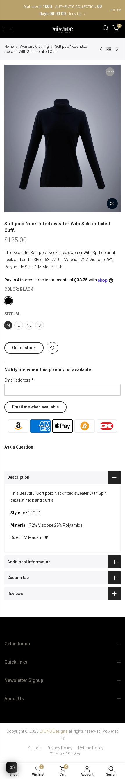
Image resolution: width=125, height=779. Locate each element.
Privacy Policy (59, 748)
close (11, 10)
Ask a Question (18, 447)
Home (9, 46)
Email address (18, 380)
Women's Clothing (34, 46)
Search (34, 748)
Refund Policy (90, 748)
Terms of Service (65, 754)
